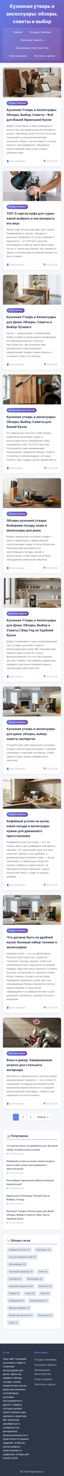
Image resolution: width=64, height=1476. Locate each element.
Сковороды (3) (43, 1249)
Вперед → (43, 1116)
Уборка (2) (14, 1293)
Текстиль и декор (44, 55)
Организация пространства (32, 47)
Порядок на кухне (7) (19, 1249)
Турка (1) (13, 1322)
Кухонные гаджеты (32, 39)
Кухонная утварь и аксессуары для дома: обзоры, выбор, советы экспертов (31, 734)
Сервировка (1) (16, 1300)
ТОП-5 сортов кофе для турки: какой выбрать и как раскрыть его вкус (31, 218)
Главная (17, 32)
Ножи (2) (43, 1271)
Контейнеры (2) (34, 1279)
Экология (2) (45, 1286)
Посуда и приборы (40, 32)
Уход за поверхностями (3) (22, 1257)
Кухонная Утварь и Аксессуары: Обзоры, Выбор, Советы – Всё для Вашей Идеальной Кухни (32, 115)
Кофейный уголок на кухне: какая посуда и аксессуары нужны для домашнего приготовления (28, 828)
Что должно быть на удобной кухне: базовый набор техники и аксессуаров (32, 942)
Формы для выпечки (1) (20, 1315)
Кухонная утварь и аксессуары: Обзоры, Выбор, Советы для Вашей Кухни (31, 422)
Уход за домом (18, 55)
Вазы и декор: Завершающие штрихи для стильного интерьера (29, 1065)
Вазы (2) (45, 1293)
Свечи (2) (30, 1293)
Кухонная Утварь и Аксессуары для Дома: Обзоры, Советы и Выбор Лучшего (31, 322)
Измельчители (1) (38, 1300)
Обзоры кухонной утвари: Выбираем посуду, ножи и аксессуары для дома (27, 525)
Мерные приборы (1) (19, 1308)
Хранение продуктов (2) (21, 1286)
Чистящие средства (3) (21, 1271)
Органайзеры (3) (17, 1264)
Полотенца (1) (45, 1315)
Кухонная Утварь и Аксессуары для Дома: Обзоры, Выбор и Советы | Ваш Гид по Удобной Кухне (31, 627)
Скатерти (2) (15, 1279)
